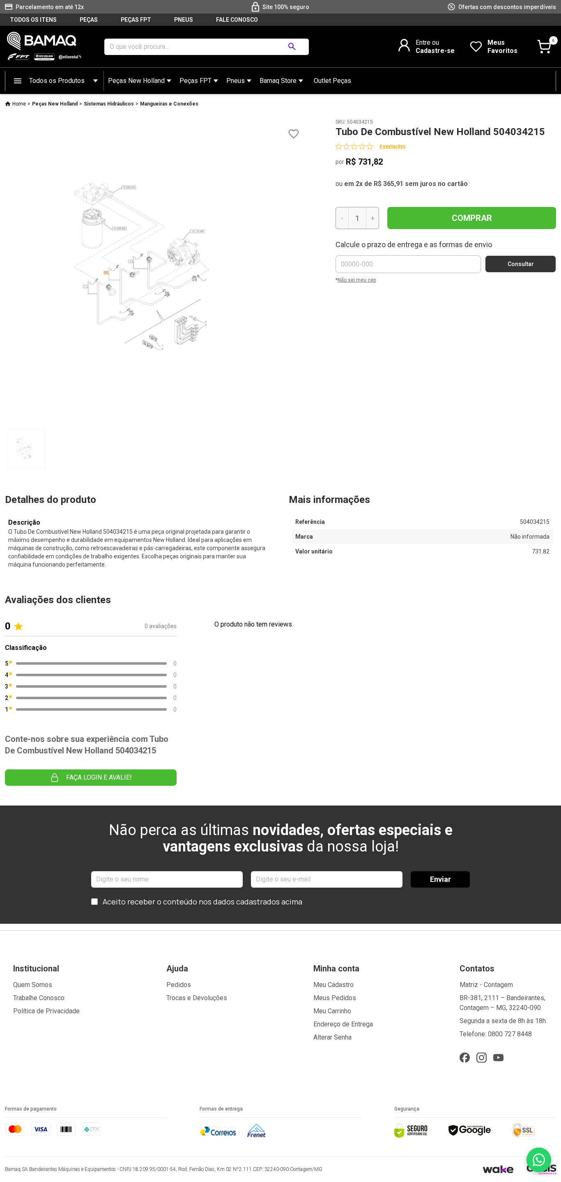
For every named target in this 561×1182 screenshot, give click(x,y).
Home (19, 104)
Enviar (440, 879)
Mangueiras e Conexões (169, 104)
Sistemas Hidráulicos (109, 104)
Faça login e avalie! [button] (99, 777)
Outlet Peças (332, 81)
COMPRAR (472, 218)
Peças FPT (195, 81)
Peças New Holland (136, 81)
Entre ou (427, 42)
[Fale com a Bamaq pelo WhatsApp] (539, 1160)
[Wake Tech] (498, 1169)
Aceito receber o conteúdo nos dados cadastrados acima (202, 902)
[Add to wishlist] (293, 134)
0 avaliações (392, 146)
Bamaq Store (278, 81)
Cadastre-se (435, 51)
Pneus (235, 81)
